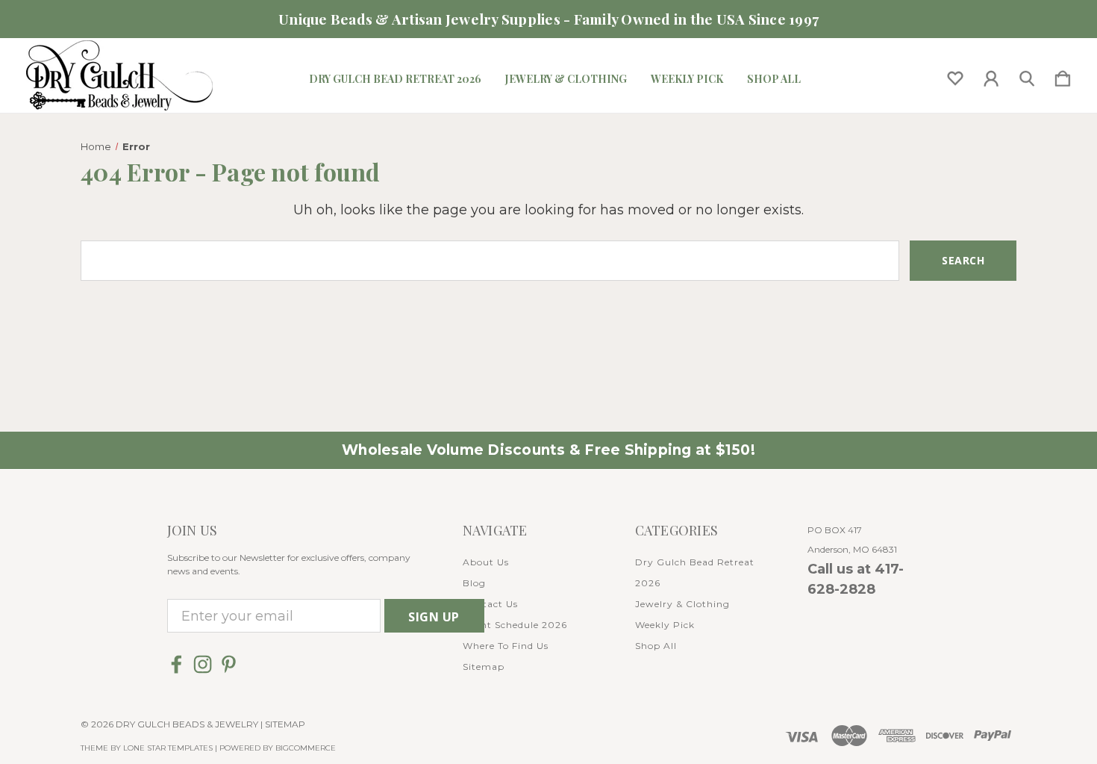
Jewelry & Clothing (566, 79)
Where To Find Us (505, 645)
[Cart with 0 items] (1063, 75)
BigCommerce (305, 748)
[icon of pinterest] (228, 664)
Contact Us (490, 603)
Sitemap (483, 666)
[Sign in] (991, 75)
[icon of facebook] (176, 664)
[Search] (1027, 75)
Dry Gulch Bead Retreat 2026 (395, 79)
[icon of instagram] (202, 664)
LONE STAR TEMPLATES (168, 748)
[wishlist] (955, 75)
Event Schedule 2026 (515, 624)
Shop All (774, 79)
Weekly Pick (687, 79)
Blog (474, 582)
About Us (486, 562)
